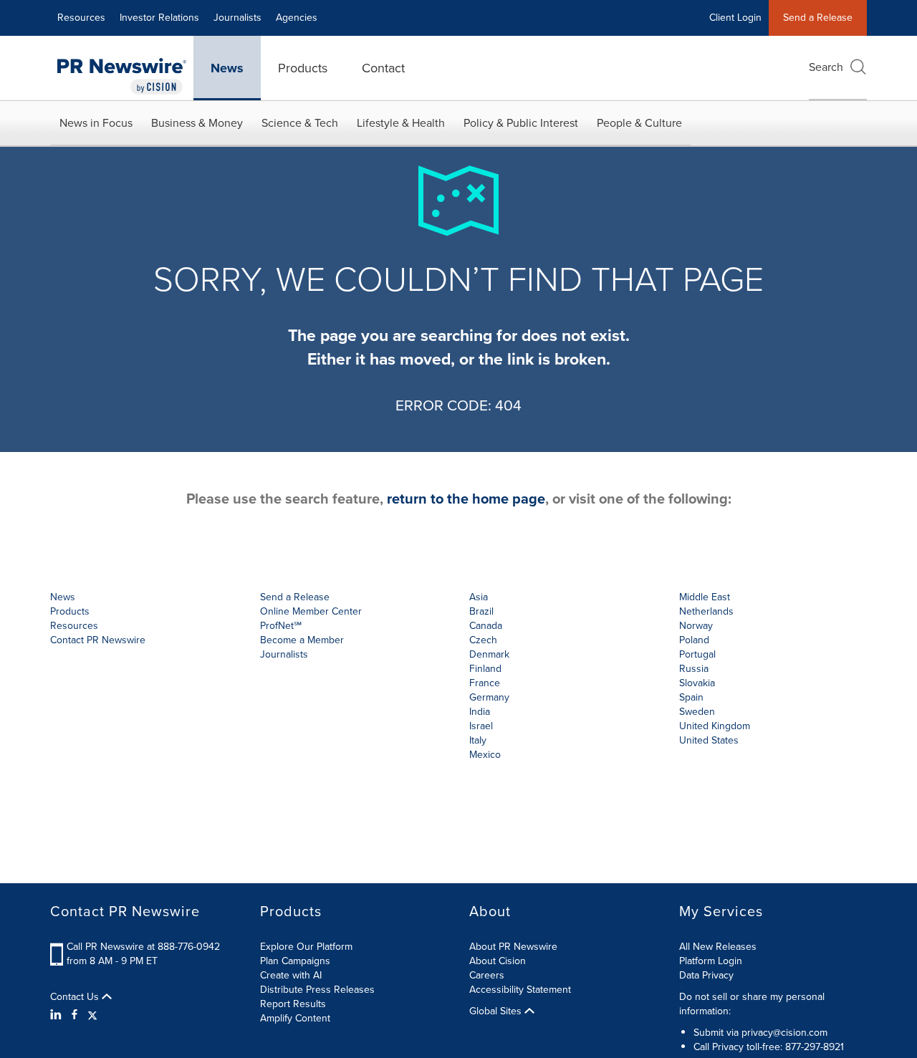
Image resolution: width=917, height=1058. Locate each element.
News (227, 68)
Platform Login (710, 960)
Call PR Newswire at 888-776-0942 (143, 946)
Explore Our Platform (306, 946)
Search (826, 67)
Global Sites (496, 1011)
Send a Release (818, 17)
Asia (478, 597)
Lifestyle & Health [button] (401, 123)
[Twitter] (92, 1015)
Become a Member (302, 640)
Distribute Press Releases (317, 989)
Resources (81, 17)
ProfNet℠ (281, 625)
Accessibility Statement (520, 989)
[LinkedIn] (57, 1015)
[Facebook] (74, 1015)
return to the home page (466, 498)
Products (302, 68)
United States (709, 740)
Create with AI (291, 975)
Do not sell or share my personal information (752, 1004)
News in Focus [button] (96, 123)
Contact (383, 68)
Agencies (296, 17)
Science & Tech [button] (299, 123)
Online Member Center (311, 611)
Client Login (735, 17)
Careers (486, 975)
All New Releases (718, 946)
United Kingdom (714, 726)
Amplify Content (295, 1018)
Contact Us (76, 997)
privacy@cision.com (784, 1032)
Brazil (481, 611)
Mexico (485, 754)
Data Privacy (706, 975)
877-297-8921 (814, 1046)
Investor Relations (159, 17)
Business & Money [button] (197, 123)
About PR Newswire (513, 946)
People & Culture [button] (639, 123)
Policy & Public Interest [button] (521, 123)
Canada (485, 625)
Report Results (293, 1003)
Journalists (237, 17)
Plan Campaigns (295, 960)
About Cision (497, 960)
